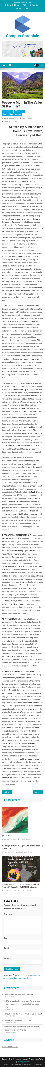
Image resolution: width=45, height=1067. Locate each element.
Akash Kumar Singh (25, 852)
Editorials (17, 5)
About (6, 1064)
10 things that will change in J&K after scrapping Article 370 (22, 847)
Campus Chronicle (22, 35)
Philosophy (19, 111)
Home (9, 5)
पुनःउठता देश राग (7, 836)
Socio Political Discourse (12, 114)
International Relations (39, 792)
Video (25, 5)
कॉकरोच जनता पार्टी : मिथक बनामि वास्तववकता (18, 995)
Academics (7, 111)
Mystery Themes (23, 1062)
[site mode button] (36, 65)
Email (6, 948)
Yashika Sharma (25, 839)
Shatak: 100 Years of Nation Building (18, 1020)
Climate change (8, 792)
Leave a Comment (10, 121)
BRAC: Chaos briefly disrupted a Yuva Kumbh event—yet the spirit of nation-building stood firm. (22, 1004)
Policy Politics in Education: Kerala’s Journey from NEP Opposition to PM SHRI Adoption (20, 885)
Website (7, 958)
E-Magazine (34, 5)
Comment (9, 914)
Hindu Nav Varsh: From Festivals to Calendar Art (23, 1014)
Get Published (16, 1064)
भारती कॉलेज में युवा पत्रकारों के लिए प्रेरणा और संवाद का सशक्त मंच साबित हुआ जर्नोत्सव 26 (21, 1028)
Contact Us (38, 1064)
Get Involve (27, 1064)
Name (6, 938)
